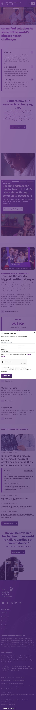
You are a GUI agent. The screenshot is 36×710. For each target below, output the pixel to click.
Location (3, 349)
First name (4, 345)
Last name (21, 345)
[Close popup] (34, 332)
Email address (5, 340)
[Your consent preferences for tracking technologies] (8, 708)
